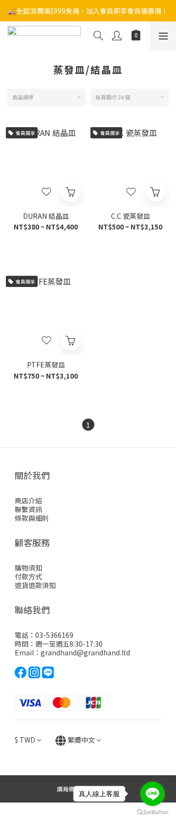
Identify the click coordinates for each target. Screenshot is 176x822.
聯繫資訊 (28, 509)
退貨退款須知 (35, 585)
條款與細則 (32, 518)
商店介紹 (28, 500)
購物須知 (28, 568)
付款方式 (28, 576)
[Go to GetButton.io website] (152, 812)
